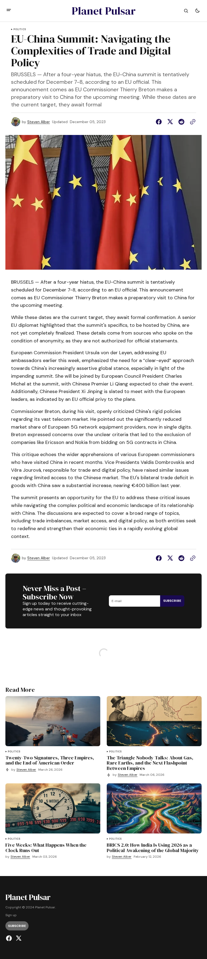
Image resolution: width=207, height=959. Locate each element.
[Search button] (186, 10)
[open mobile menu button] (8, 11)
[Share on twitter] (170, 121)
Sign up (11, 915)
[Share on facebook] (159, 121)
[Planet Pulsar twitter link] (18, 938)
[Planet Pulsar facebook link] (9, 938)
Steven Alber (38, 122)
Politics (19, 29)
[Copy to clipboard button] (191, 121)
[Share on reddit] (181, 121)
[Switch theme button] (197, 10)
